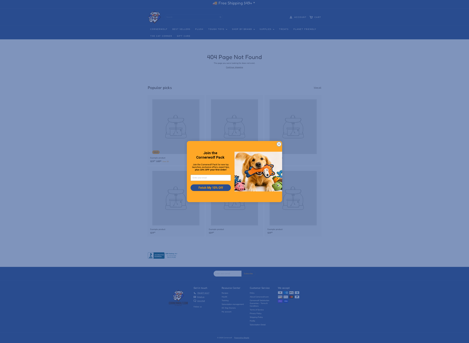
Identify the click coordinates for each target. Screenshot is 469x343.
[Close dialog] (279, 144)
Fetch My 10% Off (210, 188)
